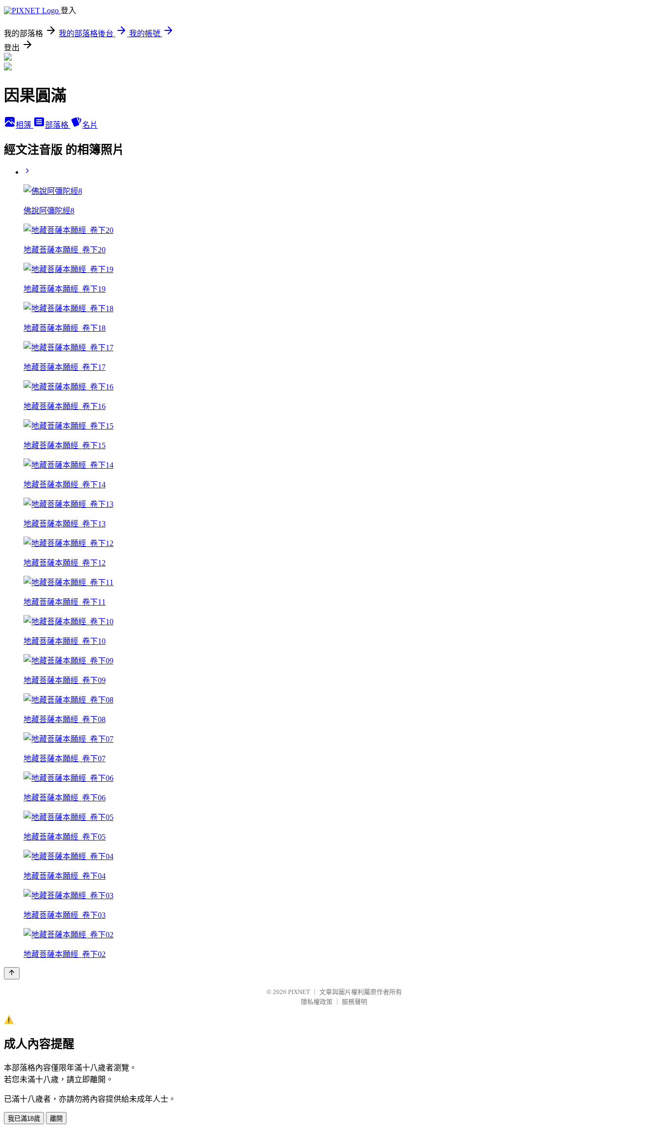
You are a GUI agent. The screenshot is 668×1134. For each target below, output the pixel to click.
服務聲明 (354, 1001)
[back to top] (12, 973)
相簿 (24, 125)
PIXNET (299, 992)
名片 (90, 125)
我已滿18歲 (24, 1118)
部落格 (57, 125)
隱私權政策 (317, 1001)
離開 (56, 1118)
